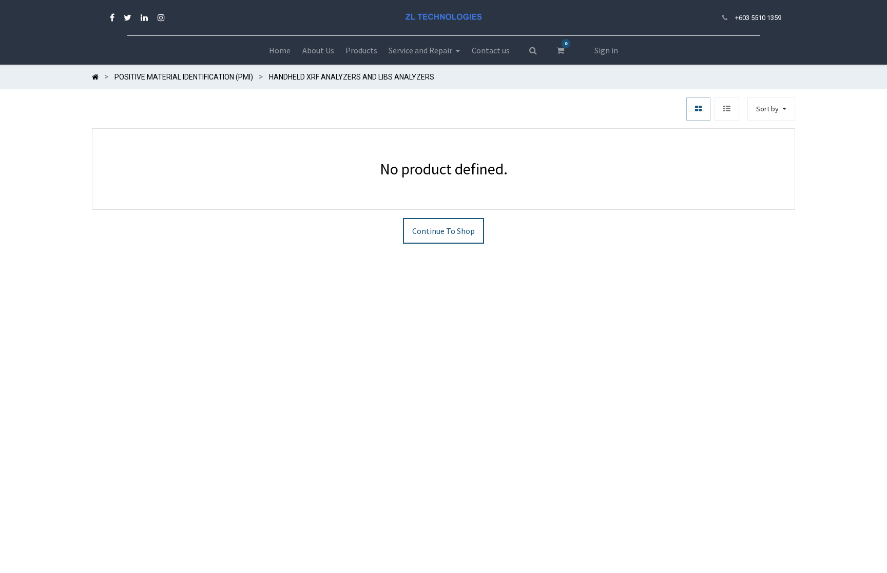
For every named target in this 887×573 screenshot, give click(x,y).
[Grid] (698, 109)
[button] (771, 109)
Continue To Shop (443, 231)
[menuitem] (279, 50)
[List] (727, 109)
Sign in (606, 50)
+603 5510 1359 (758, 18)
